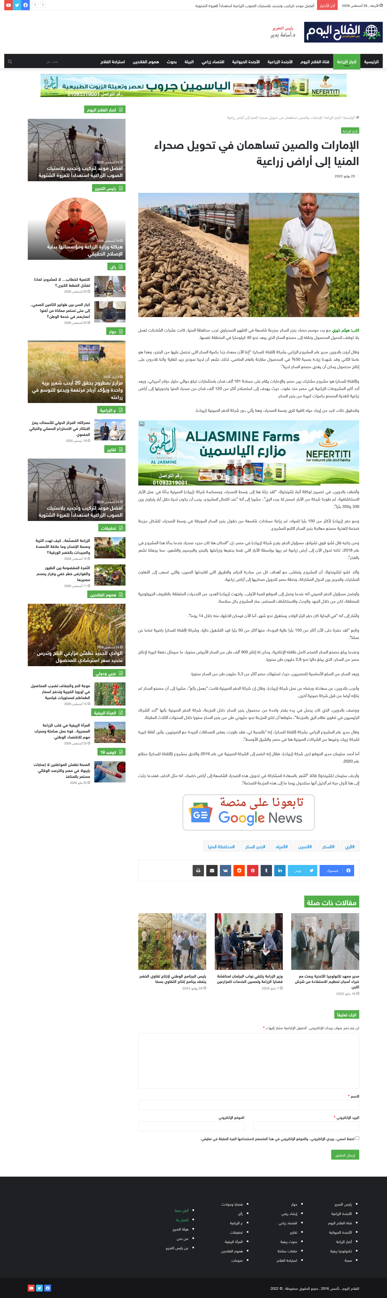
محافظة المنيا (220, 846)
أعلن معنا (181, 1210)
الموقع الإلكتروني (231, 1117)
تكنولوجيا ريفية (341, 1250)
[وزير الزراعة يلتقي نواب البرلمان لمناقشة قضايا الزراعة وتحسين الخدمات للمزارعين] (249, 941)
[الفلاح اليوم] (322, 32)
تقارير (293, 1232)
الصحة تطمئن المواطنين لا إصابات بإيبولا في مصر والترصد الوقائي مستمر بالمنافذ (62, 769)
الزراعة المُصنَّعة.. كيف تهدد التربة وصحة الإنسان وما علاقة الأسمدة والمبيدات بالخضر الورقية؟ (63, 545)
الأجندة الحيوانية (246, 61)
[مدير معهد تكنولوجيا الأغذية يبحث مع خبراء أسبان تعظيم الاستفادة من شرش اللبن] (325, 941)
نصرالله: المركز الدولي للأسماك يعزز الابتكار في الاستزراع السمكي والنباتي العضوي (59, 427)
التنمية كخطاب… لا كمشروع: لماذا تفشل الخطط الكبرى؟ (62, 281)
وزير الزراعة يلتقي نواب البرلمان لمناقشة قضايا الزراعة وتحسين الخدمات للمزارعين (250, 978)
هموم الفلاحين (146, 61)
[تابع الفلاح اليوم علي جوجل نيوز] (248, 811)
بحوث (172, 61)
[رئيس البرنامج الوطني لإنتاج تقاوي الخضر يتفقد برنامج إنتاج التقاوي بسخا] (172, 941)
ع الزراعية (236, 1222)
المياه (280, 846)
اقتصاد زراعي (213, 61)
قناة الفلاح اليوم (315, 61)
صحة (348, 1260)
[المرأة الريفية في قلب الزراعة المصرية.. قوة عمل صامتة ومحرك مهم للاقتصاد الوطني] (110, 732)
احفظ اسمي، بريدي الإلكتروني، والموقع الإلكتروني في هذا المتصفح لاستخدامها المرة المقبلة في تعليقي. (277, 1138)
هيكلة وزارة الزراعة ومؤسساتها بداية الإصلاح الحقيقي (85, 249)
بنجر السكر (254, 846)
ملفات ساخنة (287, 1250)
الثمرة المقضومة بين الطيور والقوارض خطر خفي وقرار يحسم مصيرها (63, 572)
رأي (240, 1213)
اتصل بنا (182, 1219)
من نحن (182, 1238)
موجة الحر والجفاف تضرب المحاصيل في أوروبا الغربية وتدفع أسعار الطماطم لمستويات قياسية (60, 690)
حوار (294, 1203)
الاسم (353, 1095)
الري (348, 846)
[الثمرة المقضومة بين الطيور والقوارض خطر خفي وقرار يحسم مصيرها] (110, 575)
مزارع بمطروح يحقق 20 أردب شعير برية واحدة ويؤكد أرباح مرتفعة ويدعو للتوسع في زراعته (106, 389)
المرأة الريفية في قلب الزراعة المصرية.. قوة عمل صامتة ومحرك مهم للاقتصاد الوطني (62, 730)
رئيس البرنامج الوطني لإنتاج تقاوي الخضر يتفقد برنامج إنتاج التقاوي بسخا (172, 978)
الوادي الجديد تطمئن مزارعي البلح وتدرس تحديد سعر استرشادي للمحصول (80, 656)
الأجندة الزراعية (280, 61)
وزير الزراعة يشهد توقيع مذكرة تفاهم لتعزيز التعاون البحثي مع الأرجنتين (259, 5)
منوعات (237, 1260)
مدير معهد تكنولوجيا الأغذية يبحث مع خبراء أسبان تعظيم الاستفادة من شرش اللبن (327, 981)
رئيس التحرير (343, 1203)
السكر (327, 846)
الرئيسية (371, 61)
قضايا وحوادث (232, 1203)
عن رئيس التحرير (177, 1247)
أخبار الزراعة (346, 61)
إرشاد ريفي (289, 1213)
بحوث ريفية (288, 1241)
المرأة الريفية (234, 1241)
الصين (303, 846)
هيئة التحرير (180, 1228)
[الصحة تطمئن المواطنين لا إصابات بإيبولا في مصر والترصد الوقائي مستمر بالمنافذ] (110, 771)
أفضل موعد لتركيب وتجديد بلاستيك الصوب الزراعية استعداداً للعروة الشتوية (81, 511)
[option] (57, 150)
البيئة (189, 61)
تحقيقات (236, 1232)
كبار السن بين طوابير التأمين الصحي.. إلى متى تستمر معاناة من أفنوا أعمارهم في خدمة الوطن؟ (60, 309)
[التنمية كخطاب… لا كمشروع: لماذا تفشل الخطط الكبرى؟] (110, 286)
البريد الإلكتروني (346, 1117)
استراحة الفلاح (113, 61)
